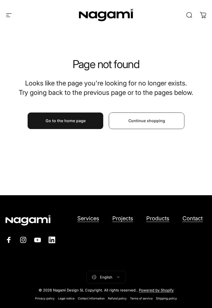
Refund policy (117, 298)
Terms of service (141, 298)
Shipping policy (166, 298)
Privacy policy (45, 298)
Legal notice (66, 298)
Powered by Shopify (156, 290)
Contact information (91, 298)
